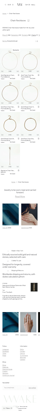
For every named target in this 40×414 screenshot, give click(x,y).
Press (4, 355)
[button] (12, 4)
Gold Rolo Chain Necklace (8, 107)
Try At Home (24, 355)
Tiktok (4, 353)
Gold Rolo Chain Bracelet (28, 139)
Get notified (32, 388)
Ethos (4, 365)
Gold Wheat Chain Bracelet (8, 139)
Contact (22, 351)
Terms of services (23, 406)
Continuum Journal (8, 375)
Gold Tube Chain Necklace (28, 75)
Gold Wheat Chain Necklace (28, 107)
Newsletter (5, 383)
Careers (22, 359)
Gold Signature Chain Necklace (8, 75)
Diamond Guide (7, 369)
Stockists (23, 357)
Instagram (5, 349)
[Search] (5, 4)
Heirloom (5, 373)
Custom (4, 371)
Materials (5, 367)
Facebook (5, 351)
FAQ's (22, 349)
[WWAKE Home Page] (20, 4)
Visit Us (22, 353)
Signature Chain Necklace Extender (8, 170)
